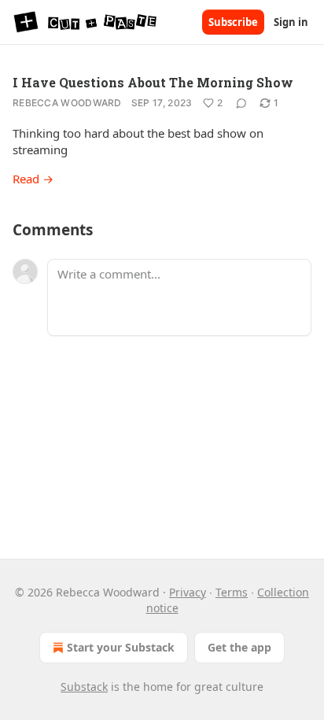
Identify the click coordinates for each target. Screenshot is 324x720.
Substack (84, 686)
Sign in (291, 22)
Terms (231, 592)
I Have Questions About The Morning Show (153, 82)
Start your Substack (121, 647)
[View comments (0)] (241, 103)
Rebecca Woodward (67, 103)
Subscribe (233, 22)
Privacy (187, 592)
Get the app (239, 647)
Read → (33, 178)
